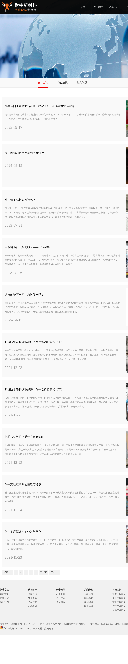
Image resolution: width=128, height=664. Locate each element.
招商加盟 (4, 598)
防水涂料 (88, 606)
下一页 (43, 572)
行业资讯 (63, 82)
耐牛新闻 (43, 82)
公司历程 (32, 602)
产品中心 (114, 7)
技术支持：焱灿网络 (43, 628)
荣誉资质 (32, 598)
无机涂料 (88, 594)
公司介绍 (32, 594)
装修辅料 (88, 602)
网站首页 (4, 594)
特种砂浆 (88, 598)
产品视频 (32, 606)
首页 (82, 7)
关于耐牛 (98, 7)
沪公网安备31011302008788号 (17, 628)
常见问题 (82, 82)
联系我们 (4, 602)
